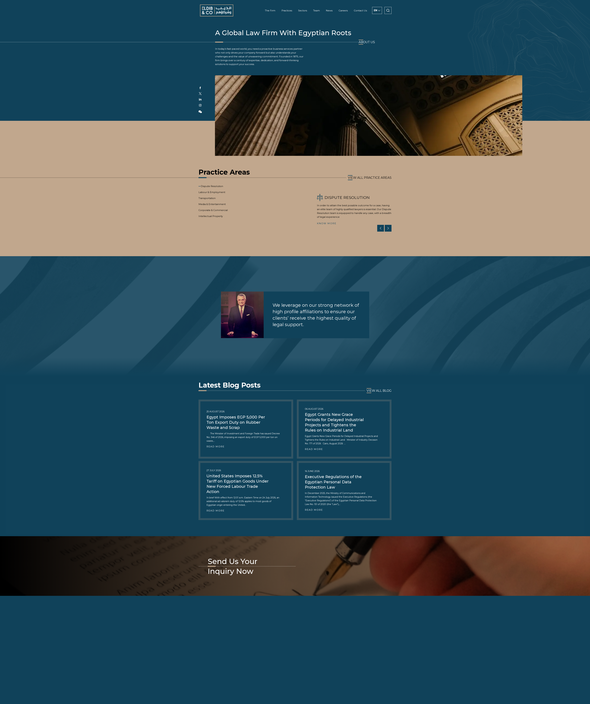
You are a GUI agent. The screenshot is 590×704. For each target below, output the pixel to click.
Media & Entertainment (212, 204)
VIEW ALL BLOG (379, 390)
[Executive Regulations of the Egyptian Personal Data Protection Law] (344, 490)
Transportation (207, 198)
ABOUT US (367, 42)
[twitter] (200, 93)
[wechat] (200, 111)
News (329, 10)
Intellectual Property (211, 216)
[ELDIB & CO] (217, 10)
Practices (286, 10)
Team (316, 10)
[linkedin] (200, 99)
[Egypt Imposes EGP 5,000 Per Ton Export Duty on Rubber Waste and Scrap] (245, 429)
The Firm (270, 10)
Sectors (302, 10)
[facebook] (200, 88)
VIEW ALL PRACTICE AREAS (369, 177)
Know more (326, 223)
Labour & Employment (212, 192)
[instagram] (200, 105)
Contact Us (360, 10)
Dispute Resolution (212, 186)
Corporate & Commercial (213, 210)
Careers (343, 10)
